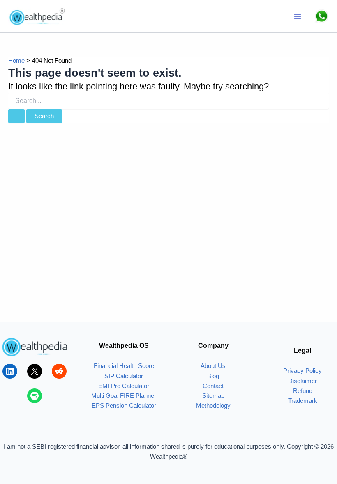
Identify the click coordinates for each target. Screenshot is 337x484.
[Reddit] (59, 371)
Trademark (302, 400)
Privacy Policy (302, 371)
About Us (213, 366)
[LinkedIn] (9, 371)
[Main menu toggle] (297, 16)
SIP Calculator (123, 376)
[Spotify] (34, 395)
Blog (213, 376)
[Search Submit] (16, 116)
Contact (213, 386)
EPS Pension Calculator (124, 405)
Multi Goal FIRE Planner (123, 396)
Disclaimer (302, 381)
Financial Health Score (124, 366)
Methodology (213, 405)
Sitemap (213, 396)
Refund (302, 391)
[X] (34, 371)
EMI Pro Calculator (123, 386)
